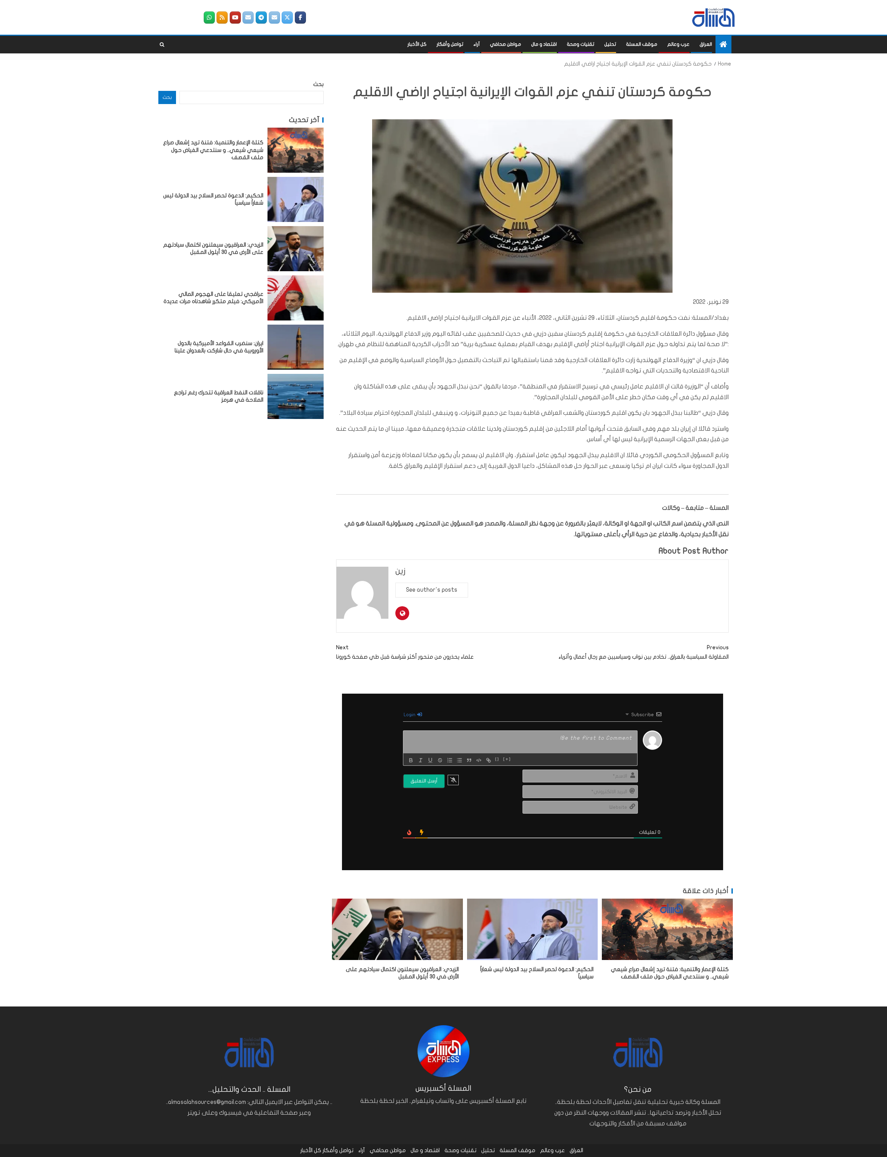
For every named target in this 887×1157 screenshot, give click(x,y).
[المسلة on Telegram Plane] (261, 17)
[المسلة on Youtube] (235, 17)
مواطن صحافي (505, 44)
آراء (476, 44)
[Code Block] (479, 760)
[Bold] (411, 760)
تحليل (610, 44)
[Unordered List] (459, 760)
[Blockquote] (469, 760)
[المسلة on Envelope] (274, 17)
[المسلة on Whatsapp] (209, 17)
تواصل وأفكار (450, 44)
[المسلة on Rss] (222, 17)
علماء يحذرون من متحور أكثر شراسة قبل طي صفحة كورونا (405, 652)
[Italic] (420, 760)
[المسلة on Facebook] (300, 17)
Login (410, 714)
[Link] (488, 760)
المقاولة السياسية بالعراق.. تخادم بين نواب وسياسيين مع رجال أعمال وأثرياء (644, 652)
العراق (706, 44)
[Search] (162, 44)
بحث (318, 84)
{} (497, 759)
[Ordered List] (450, 760)
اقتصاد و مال (544, 44)
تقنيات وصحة (580, 44)
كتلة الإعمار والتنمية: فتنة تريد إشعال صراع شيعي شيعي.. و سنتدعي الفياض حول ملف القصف (213, 150)
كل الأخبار (417, 44)
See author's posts (431, 589)
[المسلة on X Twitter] (287, 17)
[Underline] (430, 760)
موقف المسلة (641, 44)
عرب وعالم (678, 44)
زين (400, 571)
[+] (507, 759)
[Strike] (440, 760)
